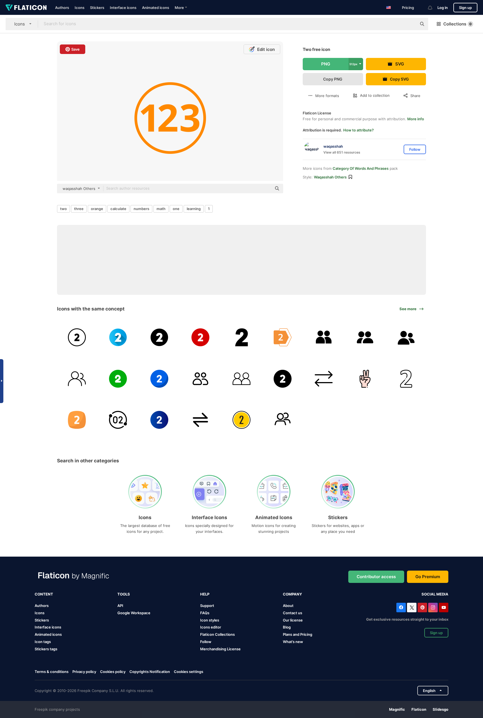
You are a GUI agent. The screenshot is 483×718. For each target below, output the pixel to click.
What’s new (293, 641)
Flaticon (418, 709)
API (120, 605)
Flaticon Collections (217, 634)
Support (207, 605)
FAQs (204, 613)
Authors (62, 7)
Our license (293, 620)
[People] (365, 337)
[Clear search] (410, 24)
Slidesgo (440, 709)
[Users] (200, 378)
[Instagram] (433, 607)
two (63, 208)
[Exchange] (323, 378)
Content (44, 594)
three (79, 208)
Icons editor (210, 627)
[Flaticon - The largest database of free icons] (26, 7)
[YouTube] (443, 607)
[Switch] (200, 419)
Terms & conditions (51, 671)
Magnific (397, 709)
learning (194, 208)
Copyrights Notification (149, 671)
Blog (287, 627)
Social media (435, 594)
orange (97, 208)
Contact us (292, 613)
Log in (442, 7)
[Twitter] (411, 607)
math (161, 208)
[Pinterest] (422, 607)
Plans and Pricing (297, 634)
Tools (123, 594)
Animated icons (155, 7)
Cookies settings (188, 672)
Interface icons (123, 7)
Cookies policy (113, 671)
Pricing (408, 7)
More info (415, 119)
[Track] (241, 419)
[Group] (406, 337)
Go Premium (427, 576)
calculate (118, 208)
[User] (323, 337)
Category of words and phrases (361, 168)
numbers (141, 208)
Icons (79, 7)
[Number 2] (76, 337)
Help (204, 594)
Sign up (465, 7)
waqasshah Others (330, 177)
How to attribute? (358, 130)
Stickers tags (46, 649)
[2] (406, 378)
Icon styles (209, 620)
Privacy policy (84, 671)
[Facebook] (401, 607)
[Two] (241, 337)
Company (292, 594)
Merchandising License (220, 649)
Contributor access (376, 576)
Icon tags (43, 641)
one (176, 208)
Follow (205, 641)
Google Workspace (133, 613)
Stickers (97, 7)
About (288, 605)
